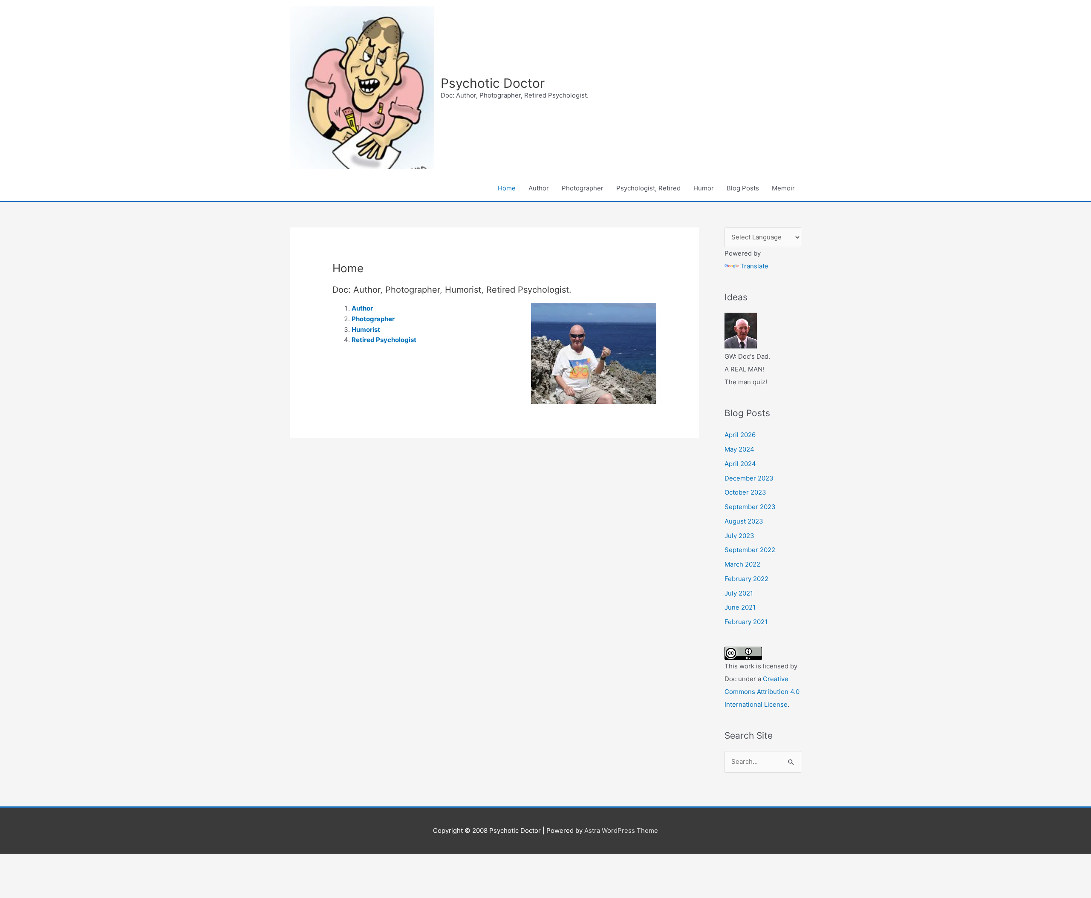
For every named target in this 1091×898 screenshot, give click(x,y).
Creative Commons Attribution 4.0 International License (761, 691)
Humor (703, 188)
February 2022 (746, 579)
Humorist (366, 329)
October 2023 (745, 492)
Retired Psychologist (384, 340)
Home (507, 188)
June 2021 (740, 607)
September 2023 (750, 507)
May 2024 (739, 449)
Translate (754, 266)
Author (538, 188)
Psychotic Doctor (493, 83)
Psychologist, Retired (648, 188)
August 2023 (743, 521)
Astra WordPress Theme (621, 830)
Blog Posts (743, 188)
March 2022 (742, 564)
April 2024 (740, 464)
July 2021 (738, 593)
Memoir (783, 188)
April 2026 (740, 435)
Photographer (582, 188)
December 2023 (749, 478)
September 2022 (749, 550)
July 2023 (739, 536)
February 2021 (746, 622)
